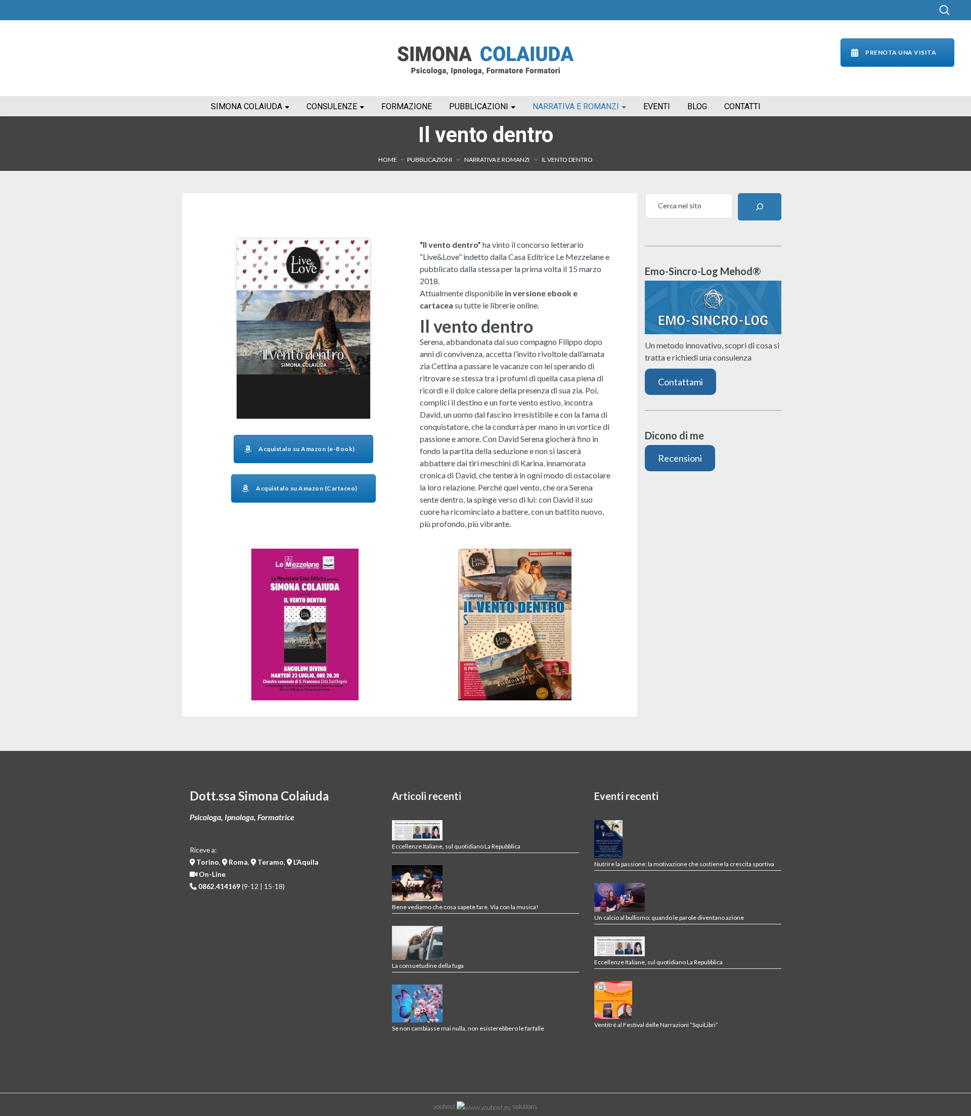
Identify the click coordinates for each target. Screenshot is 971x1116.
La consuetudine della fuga (428, 965)
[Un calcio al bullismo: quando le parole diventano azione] (619, 897)
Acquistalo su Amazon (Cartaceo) (307, 488)
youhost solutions (485, 1106)
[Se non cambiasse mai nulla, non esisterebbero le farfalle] (417, 1003)
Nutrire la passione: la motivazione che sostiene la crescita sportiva (684, 864)
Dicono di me (674, 435)
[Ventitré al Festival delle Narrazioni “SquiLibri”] (613, 1000)
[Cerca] (759, 206)
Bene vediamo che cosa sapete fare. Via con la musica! (465, 907)
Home (387, 159)
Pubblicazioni (429, 159)
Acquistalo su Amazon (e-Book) (306, 449)
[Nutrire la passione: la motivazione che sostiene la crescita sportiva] (608, 839)
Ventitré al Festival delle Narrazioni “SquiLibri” (656, 1025)
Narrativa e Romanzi (496, 159)
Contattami (680, 381)
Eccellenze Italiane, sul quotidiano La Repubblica (456, 846)
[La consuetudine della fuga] (417, 943)
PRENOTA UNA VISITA (900, 52)
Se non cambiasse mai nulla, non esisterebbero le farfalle (468, 1028)
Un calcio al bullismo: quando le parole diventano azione (669, 917)
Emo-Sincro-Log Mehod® (703, 271)
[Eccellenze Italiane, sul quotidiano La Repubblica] (417, 830)
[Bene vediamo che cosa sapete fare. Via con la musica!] (417, 883)
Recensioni (680, 458)
